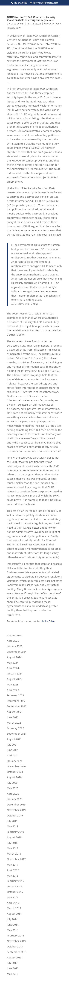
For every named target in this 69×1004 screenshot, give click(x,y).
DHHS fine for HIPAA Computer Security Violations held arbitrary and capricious (31, 18)
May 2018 (12, 848)
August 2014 (14, 913)
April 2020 (13, 793)
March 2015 (14, 908)
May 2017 (12, 864)
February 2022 (15, 728)
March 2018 (14, 853)
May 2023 (12, 684)
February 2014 (15, 935)
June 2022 (13, 717)
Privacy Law (14, 27)
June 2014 (13, 924)
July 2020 (12, 782)
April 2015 (13, 903)
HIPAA (47, 23)
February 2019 (15, 831)
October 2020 (15, 772)
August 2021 (14, 739)
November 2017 (16, 859)
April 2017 (13, 870)
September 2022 (16, 706)
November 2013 (16, 941)
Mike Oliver (17, 23)
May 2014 (12, 930)
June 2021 (13, 750)
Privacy (56, 23)
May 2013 (12, 973)
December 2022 (16, 700)
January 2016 (14, 886)
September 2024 (16, 651)
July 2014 (12, 919)
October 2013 (15, 946)
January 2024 (14, 673)
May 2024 (12, 662)
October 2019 (15, 815)
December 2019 (16, 804)
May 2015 (12, 897)
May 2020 (12, 788)
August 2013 (14, 957)
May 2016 (12, 875)
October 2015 (15, 892)
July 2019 (12, 821)
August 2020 (14, 777)
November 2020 (16, 766)
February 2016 (15, 881)
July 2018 (12, 842)
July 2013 (12, 962)
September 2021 (16, 733)
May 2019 (12, 826)
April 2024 (13, 668)
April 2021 (13, 755)
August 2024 (14, 657)
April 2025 (13, 640)
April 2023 (13, 690)
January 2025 (14, 646)
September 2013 (16, 952)
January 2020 (14, 799)
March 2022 (14, 722)
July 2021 (12, 744)
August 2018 (14, 837)
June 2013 (13, 968)
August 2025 (14, 635)
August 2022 (14, 711)
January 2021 (14, 761)
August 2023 (14, 679)
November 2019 (16, 810)
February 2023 (15, 695)
